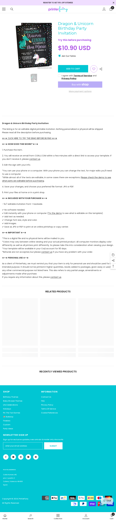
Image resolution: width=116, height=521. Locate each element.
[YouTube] (35, 457)
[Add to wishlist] (93, 68)
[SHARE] (99, 69)
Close (113, 3)
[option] (34, 45)
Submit (53, 446)
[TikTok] (28, 457)
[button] (49, 413)
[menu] (4, 9)
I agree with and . (79, 77)
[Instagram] (13, 457)
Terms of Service (83, 75)
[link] (20, 350)
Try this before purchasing (74, 40)
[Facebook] (5, 457)
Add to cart (73, 68)
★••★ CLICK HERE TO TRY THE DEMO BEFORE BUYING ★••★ (29, 138)
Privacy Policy (69, 78)
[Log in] (104, 9)
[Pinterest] (20, 457)
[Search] (12, 9)
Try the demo (55, 213)
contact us (34, 159)
